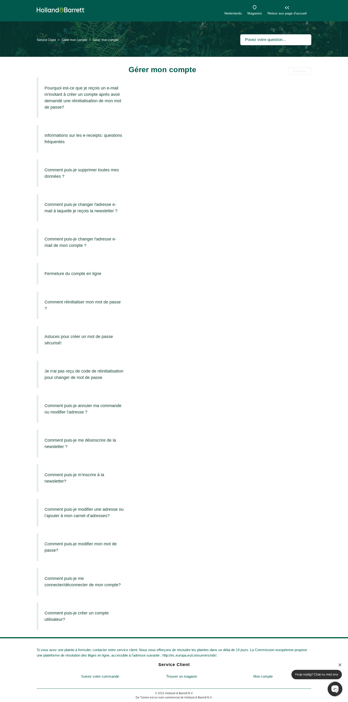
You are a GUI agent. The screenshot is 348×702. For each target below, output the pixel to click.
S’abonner (299, 71)
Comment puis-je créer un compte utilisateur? (77, 616)
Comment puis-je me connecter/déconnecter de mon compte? (83, 581)
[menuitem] (100, 676)
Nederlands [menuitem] (233, 13)
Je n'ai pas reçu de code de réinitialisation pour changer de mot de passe (84, 374)
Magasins (254, 13)
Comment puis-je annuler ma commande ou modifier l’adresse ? (83, 408)
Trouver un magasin (181, 676)
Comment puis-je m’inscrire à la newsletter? (74, 478)
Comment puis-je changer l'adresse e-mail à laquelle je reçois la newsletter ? (81, 207)
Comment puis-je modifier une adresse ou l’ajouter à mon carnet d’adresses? (84, 512)
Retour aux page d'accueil (287, 13)
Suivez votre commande (100, 676)
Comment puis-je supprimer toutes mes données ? (82, 173)
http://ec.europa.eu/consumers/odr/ (189, 655)
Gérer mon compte (75, 40)
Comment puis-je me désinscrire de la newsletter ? (80, 443)
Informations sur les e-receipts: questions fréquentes (83, 138)
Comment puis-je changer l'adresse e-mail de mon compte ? (80, 242)
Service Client (46, 40)
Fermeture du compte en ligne (73, 273)
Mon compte (263, 676)
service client (127, 650)
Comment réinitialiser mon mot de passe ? (83, 305)
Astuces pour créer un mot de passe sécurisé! (79, 339)
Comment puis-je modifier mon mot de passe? (81, 547)
